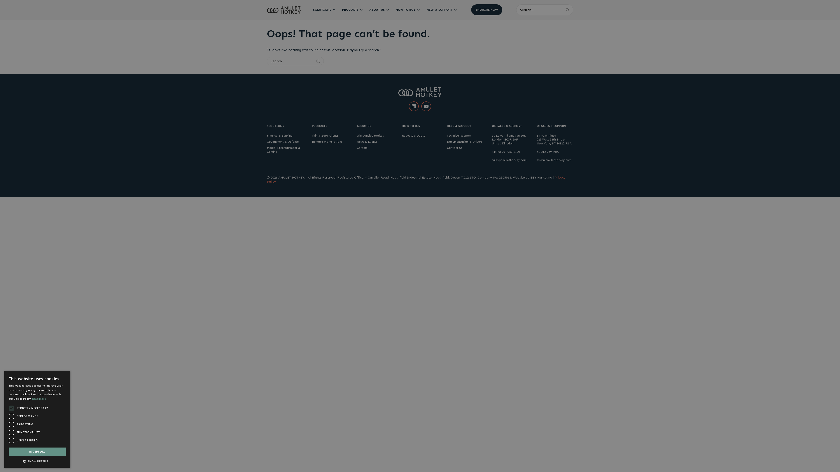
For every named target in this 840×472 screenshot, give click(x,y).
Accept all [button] (37, 451)
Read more (39, 399)
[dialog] (37, 419)
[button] (37, 461)
